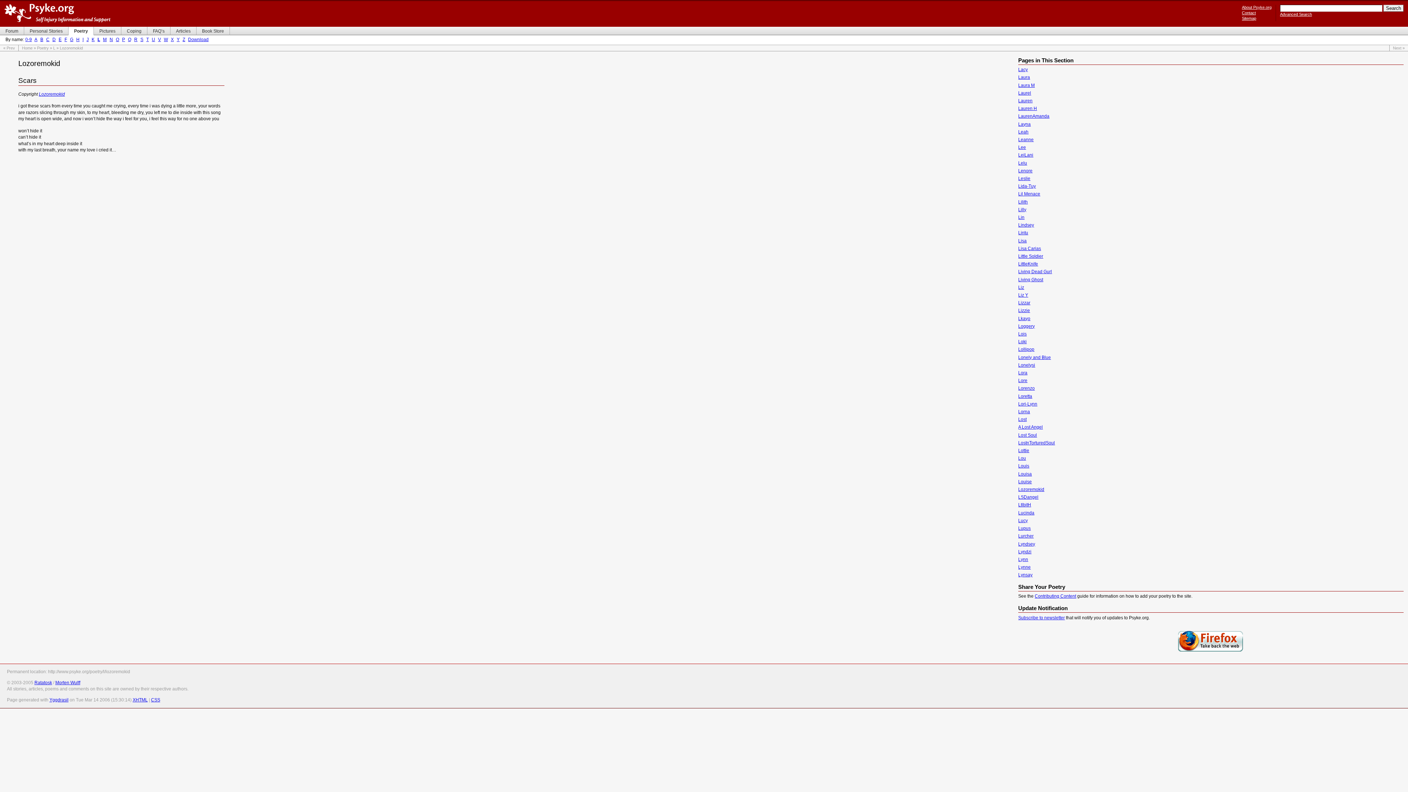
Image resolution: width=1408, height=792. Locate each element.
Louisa (1025, 474)
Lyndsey (1026, 544)
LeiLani (1025, 155)
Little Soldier (1030, 256)
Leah (1023, 132)
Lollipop (1026, 349)
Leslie (1024, 178)
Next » (1399, 48)
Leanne (1026, 139)
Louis (1023, 466)
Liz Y (1023, 295)
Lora (1022, 372)
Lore (1022, 380)
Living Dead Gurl (1035, 271)
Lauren (1025, 100)
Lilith (1023, 202)
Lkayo (1024, 318)
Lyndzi (1024, 551)
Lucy (1023, 520)
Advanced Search (1296, 14)
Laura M (1026, 85)
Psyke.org (57, 12)
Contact (1249, 13)
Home (27, 48)
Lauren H (1027, 108)
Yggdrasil (59, 700)
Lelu (1022, 163)
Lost (1022, 419)
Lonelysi (1026, 365)
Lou (1022, 458)
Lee (1022, 147)
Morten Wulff (67, 682)
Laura (1024, 77)
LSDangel (1028, 497)
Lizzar (1024, 302)
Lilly (1022, 209)
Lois (1022, 334)
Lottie (1023, 450)
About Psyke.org (1257, 7)
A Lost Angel (1030, 427)
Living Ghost (1030, 279)
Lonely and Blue (1034, 357)
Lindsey (1026, 225)
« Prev (9, 48)
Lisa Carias (1029, 248)
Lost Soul (1027, 435)
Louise (1025, 481)
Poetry (43, 48)
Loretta (1025, 396)
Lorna (1024, 411)
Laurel (1024, 93)
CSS (155, 700)
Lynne (1024, 567)
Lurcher (1026, 536)
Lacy (1023, 69)
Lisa (1022, 240)
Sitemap (1249, 18)
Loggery (1026, 326)
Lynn (1023, 559)
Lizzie (1024, 310)
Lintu (1023, 232)
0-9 (28, 39)
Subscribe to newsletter (1041, 617)
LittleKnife (1028, 264)
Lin (1021, 217)
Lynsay (1025, 575)
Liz (1021, 287)
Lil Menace (1029, 194)
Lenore (1025, 170)
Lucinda (1026, 513)
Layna (1024, 124)
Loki (1022, 341)
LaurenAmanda (1033, 116)
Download (198, 39)
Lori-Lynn (1027, 404)
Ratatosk (43, 682)
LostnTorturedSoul (1036, 442)
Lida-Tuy (1027, 186)
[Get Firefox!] (1211, 650)
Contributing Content (1055, 596)
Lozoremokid (52, 94)
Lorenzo (1026, 388)
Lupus (1024, 528)
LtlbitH (1024, 504)
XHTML (140, 700)
